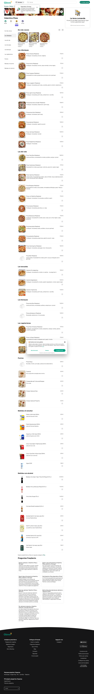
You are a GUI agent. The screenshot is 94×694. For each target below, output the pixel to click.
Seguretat (34, 653)
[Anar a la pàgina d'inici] (8, 2)
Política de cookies (83, 656)
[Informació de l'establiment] (58, 11)
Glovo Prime (35, 646)
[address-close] (37, 7)
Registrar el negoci (10, 644)
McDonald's (7, 674)
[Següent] (62, 30)
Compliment (83, 658)
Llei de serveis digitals (83, 662)
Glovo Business (10, 649)
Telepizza (27, 674)
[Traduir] (61, 11)
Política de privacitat (83, 653)
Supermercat (7, 681)
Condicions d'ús (83, 651)
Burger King (13, 674)
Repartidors (10, 646)
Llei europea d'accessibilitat (83, 665)
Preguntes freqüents (35, 644)
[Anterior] (59, 30)
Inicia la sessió (34, 656)
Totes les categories (9, 683)
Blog (35, 649)
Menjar (11, 6)
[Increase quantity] (27, 41)
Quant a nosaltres (35, 642)
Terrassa (6, 6)
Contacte (35, 651)
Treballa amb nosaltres (10, 642)
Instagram (59, 642)
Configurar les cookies (83, 660)
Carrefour (22, 674)
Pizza (44, 555)
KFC (18, 674)
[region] (41, 39)
